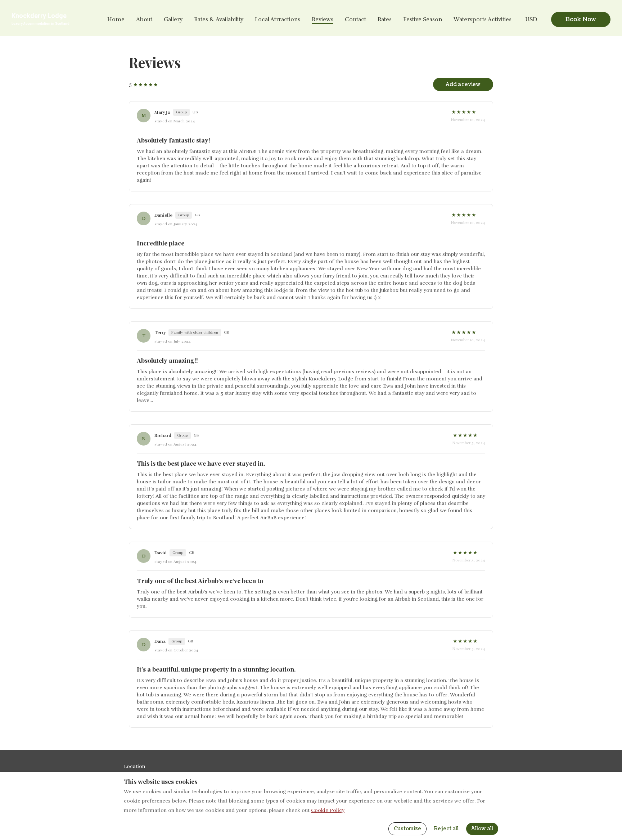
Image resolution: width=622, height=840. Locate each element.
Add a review (463, 84)
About (144, 19)
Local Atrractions (277, 19)
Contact (355, 19)
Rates (385, 19)
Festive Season (422, 19)
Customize (407, 828)
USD (531, 19)
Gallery (173, 19)
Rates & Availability (218, 19)
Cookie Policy (327, 810)
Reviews (322, 19)
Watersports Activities (482, 19)
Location (134, 766)
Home (116, 19)
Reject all (446, 828)
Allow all (482, 828)
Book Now (580, 19)
